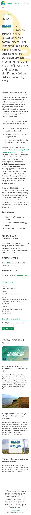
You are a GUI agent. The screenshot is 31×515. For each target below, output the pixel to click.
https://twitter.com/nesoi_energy (12, 294)
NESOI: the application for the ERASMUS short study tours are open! (15, 368)
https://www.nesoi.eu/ (9, 288)
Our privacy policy (15, 510)
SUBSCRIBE (8, 329)
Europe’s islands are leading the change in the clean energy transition (15, 415)
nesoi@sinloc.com (7, 313)
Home (3, 14)
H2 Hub (9, 14)
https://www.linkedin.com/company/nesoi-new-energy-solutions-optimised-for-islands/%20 (15, 301)
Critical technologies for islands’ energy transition (15, 460)
